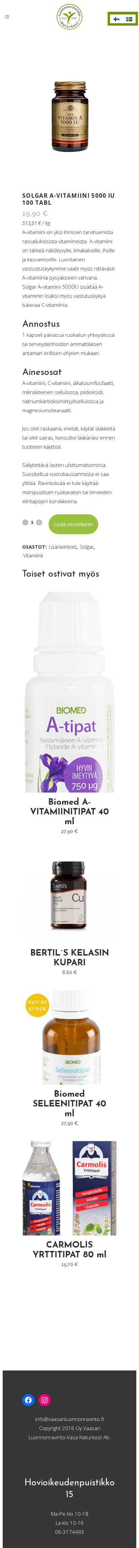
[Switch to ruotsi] (129, 18)
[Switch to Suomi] (116, 18)
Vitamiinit (33, 555)
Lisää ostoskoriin (73, 524)
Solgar (86, 547)
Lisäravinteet (62, 547)
